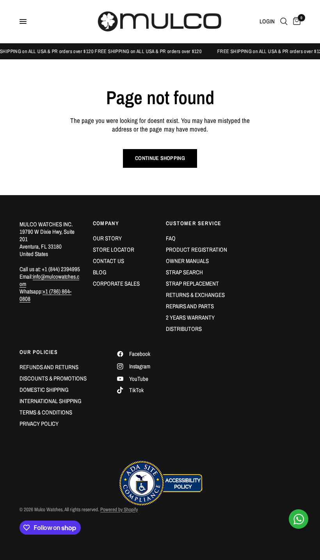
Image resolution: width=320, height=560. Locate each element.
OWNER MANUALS (187, 261)
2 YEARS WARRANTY (190, 317)
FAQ (171, 238)
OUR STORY (107, 238)
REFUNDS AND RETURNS (49, 367)
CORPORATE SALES (116, 283)
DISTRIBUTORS (184, 329)
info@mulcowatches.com (49, 280)
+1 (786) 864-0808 (45, 295)
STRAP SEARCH (184, 272)
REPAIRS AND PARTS (190, 306)
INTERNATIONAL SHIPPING (51, 401)
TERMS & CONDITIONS (46, 412)
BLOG (100, 272)
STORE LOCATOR (113, 249)
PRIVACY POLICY (39, 424)
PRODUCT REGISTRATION (196, 249)
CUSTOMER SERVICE (193, 223)
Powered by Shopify (119, 509)
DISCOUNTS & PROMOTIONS (53, 378)
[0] (295, 21)
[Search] (283, 21)
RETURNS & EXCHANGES (195, 295)
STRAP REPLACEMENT (192, 283)
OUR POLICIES (39, 352)
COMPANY (106, 223)
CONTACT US (108, 261)
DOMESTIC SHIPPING (44, 390)
